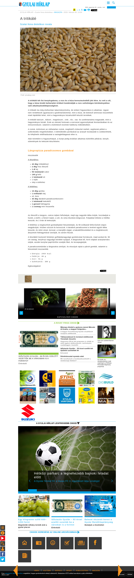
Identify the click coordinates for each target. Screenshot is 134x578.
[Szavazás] (67, 546)
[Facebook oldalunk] (95, 546)
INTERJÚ (58, 571)
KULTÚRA (47, 571)
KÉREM (130, 574)
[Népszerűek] (53, 546)
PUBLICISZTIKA (82, 571)
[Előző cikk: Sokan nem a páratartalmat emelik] (120, 570)
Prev (31, 482)
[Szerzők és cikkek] (24, 559)
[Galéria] (38, 546)
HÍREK (36, 571)
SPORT (69, 571)
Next (113, 482)
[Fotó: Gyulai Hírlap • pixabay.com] (28, 282)
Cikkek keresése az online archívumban (53, 532)
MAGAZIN (58, 12)
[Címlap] (24, 546)
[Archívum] (81, 546)
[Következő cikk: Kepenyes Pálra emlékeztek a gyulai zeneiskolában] (15, 570)
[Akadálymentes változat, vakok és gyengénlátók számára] (74, 10)
